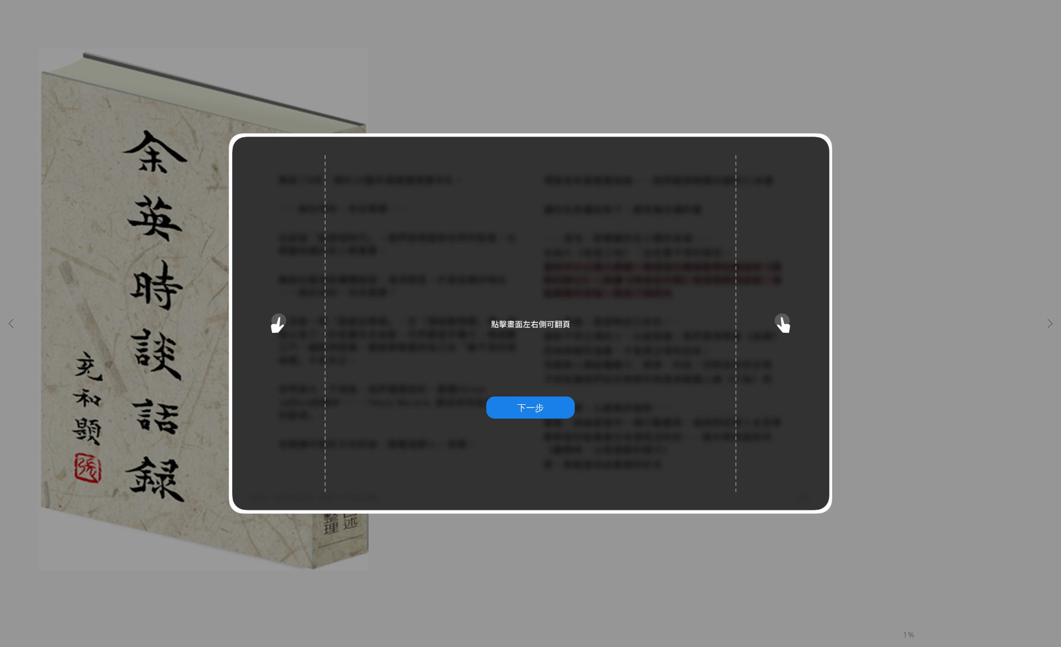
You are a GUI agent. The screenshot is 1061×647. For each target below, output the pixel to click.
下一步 (530, 407)
